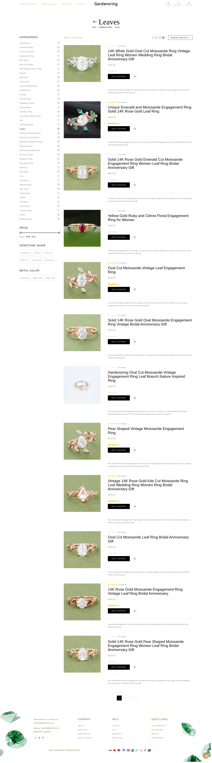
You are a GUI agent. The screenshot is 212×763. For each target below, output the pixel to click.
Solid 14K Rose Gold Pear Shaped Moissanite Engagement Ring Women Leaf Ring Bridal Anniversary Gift (146, 646)
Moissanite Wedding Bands (30, 150)
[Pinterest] (43, 737)
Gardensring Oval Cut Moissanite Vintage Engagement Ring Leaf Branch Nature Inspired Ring (146, 376)
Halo (21, 120)
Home (94, 27)
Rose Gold (25, 278)
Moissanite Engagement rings (31, 142)
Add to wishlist (134, 76)
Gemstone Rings (26, 112)
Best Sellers (24, 60)
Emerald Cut (26, 253)
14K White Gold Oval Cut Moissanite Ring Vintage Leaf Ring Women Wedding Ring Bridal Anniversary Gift (149, 55)
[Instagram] (35, 737)
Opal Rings (24, 172)
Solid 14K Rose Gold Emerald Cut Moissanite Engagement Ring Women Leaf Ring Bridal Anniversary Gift (145, 163)
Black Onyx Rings (26, 64)
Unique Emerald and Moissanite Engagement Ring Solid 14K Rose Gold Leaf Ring (149, 109)
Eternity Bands (25, 107)
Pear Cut (24, 260)
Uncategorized (25, 43)
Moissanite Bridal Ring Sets (30, 133)
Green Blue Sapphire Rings (30, 116)
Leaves (22, 129)
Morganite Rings (26, 159)
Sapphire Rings (25, 185)
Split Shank (24, 202)
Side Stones (24, 189)
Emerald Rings (25, 99)
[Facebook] (39, 737)
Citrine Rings (24, 82)
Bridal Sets (24, 77)
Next (136, 698)
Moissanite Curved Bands (29, 137)
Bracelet (23, 73)
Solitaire (23, 197)
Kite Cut (37, 253)
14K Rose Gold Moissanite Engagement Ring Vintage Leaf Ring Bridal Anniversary (145, 591)
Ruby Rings (24, 180)
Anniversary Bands (27, 52)
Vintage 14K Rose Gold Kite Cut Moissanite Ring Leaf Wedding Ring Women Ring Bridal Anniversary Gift (148, 485)
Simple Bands (25, 193)
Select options (119, 76)
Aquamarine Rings (27, 56)
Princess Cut (36, 260)
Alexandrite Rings (26, 47)
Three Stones (25, 206)
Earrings (23, 94)
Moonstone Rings (26, 155)
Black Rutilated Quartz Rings (31, 69)
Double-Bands (25, 90)
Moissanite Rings (26, 146)
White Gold (37, 278)
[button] (188, 4)
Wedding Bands (26, 219)
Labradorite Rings (26, 125)
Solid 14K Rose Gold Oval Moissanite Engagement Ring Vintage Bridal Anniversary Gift (150, 322)
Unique (22, 215)
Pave (21, 176)
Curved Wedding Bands (29, 86)
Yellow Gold (50, 278)
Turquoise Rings (26, 210)
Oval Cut (48, 253)
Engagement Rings (105, 27)
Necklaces (23, 167)
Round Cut (49, 260)
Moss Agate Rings (26, 163)
